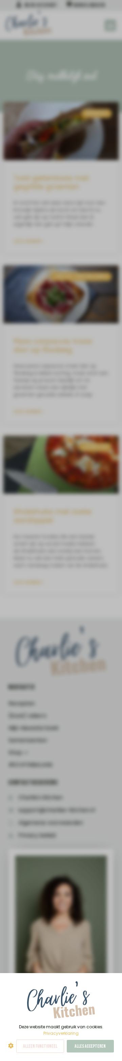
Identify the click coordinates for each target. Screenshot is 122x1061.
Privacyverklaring (61, 1033)
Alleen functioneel (40, 1046)
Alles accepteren (90, 1046)
